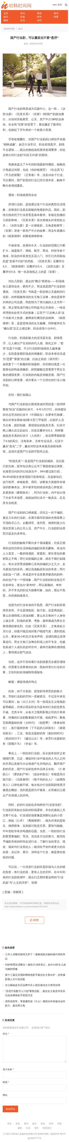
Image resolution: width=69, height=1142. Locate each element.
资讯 (22, 13)
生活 (22, 20)
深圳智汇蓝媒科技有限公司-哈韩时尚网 (30, 1134)
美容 (39, 13)
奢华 (56, 13)
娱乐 (6, 16)
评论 (6, 1033)
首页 (6, 13)
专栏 (39, 20)
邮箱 (6, 1082)
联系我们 (47, 1128)
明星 (56, 16)
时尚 (39, 16)
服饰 (6, 20)
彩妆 (22, 16)
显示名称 (8, 1069)
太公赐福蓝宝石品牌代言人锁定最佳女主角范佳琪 (32, 985)
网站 (5, 1095)
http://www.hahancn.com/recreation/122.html (26, 906)
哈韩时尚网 (9, 29)
